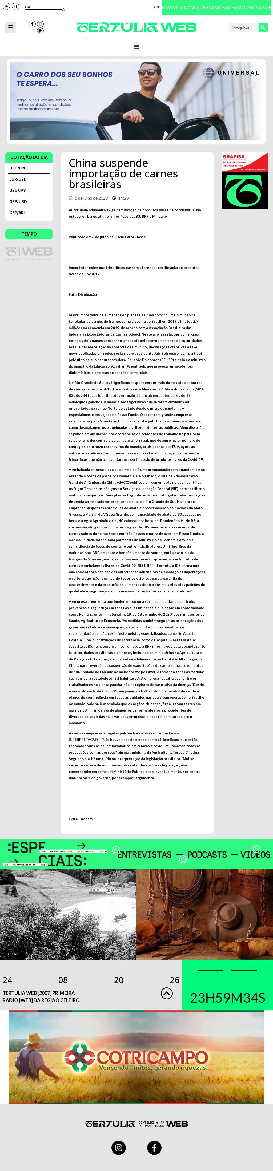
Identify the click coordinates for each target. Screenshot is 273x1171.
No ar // (189, 7)
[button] (136, 46)
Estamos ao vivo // (222, 7)
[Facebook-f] (32, 24)
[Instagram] (40, 24)
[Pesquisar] (263, 27)
